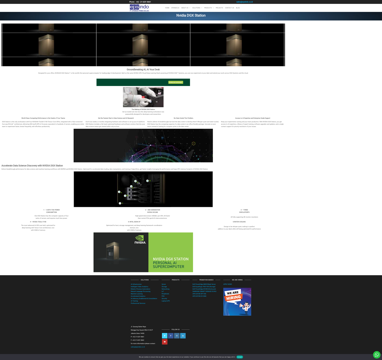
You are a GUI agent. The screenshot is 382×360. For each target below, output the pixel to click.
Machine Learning (137, 294)
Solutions (196, 8)
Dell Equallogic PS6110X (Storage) (203, 287)
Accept (239, 357)
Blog (238, 8)
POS (163, 296)
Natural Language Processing (140, 291)
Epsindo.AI (175, 8)
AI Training (134, 301)
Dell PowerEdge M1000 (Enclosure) (204, 289)
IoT (163, 291)
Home (167, 8)
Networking (165, 289)
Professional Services (138, 303)
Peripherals (165, 294)
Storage (164, 287)
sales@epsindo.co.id (138, 347)
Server (164, 284)
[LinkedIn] (183, 335)
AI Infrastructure (136, 284)
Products (208, 8)
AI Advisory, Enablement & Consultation (144, 298)
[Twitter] (164, 335)
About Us (184, 8)
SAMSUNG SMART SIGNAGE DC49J (204, 291)
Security (164, 298)
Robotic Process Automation (140, 289)
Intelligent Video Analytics (139, 287)
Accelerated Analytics (138, 296)
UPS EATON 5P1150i (199, 294)
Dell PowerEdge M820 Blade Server (204, 284)
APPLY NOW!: (227, 284)
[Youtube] (164, 342)
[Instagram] (177, 335)
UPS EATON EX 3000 (199, 296)
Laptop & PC (166, 301)
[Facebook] (170, 335)
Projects (219, 8)
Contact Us (229, 8)
